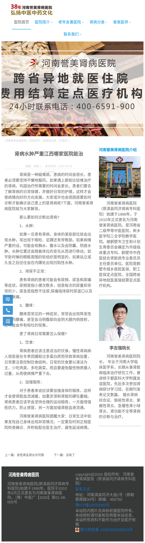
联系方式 (82, 489)
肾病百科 (34, 140)
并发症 (63, 140)
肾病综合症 (49, 140)
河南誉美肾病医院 (15, 140)
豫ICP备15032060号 (92, 505)
